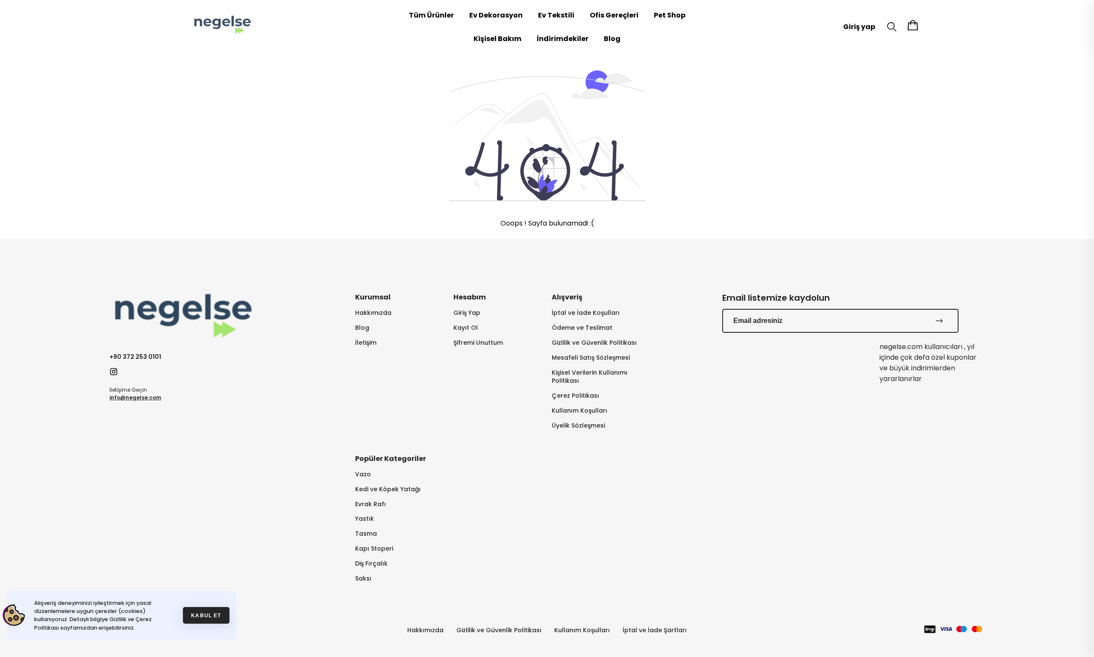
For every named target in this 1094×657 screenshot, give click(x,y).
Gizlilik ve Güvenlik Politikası (594, 343)
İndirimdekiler (562, 39)
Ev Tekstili (556, 15)
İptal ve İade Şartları (655, 630)
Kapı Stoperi (374, 549)
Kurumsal (373, 297)
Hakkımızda (373, 313)
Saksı (363, 579)
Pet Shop (669, 15)
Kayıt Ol (465, 328)
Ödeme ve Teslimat (582, 328)
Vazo (363, 474)
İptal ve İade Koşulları (586, 313)
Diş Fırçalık (371, 564)
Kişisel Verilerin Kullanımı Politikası (589, 377)
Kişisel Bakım (497, 39)
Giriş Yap (466, 313)
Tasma (366, 534)
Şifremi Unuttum (478, 343)
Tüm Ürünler (431, 15)
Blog (612, 39)
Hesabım (469, 297)
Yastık (364, 519)
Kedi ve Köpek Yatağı (388, 489)
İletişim (365, 343)
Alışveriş (567, 297)
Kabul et (206, 615)
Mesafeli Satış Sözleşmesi (591, 358)
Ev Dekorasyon (496, 15)
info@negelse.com (135, 397)
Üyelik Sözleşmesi (578, 426)
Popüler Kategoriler (390, 458)
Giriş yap (859, 27)
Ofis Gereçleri (614, 15)
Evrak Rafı (370, 504)
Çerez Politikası (575, 396)
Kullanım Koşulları (579, 411)
